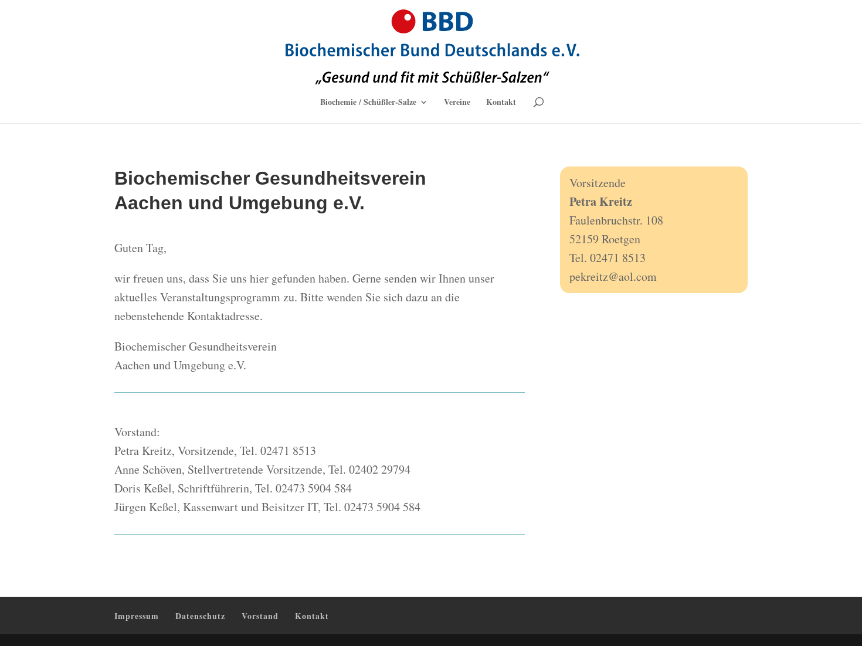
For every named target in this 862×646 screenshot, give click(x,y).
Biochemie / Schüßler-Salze (368, 103)
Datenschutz (200, 616)
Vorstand (260, 616)
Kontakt (501, 103)
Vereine (457, 103)
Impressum (136, 616)
